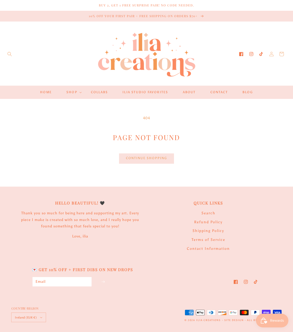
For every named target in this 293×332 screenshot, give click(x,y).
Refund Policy (208, 222)
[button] (10, 54)
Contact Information (208, 248)
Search (208, 213)
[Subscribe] (103, 282)
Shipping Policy (208, 231)
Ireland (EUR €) (26, 317)
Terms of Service (208, 239)
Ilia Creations (208, 320)
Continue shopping (146, 158)
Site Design (234, 320)
